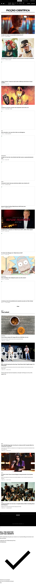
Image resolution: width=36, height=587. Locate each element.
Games (2, 181)
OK (0, 582)
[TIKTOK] (19, 518)
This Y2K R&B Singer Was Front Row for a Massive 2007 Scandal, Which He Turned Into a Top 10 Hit (17, 446)
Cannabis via (3, 335)
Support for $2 (2, 540)
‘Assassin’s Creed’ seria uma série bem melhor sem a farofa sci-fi (15, 183)
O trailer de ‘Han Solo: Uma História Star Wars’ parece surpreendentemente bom (17, 158)
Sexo (2, 105)
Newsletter (33, 3)
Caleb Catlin (9, 369)
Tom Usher (7, 279)
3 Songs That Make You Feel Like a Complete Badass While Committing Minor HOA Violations (18, 504)
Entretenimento (3, 155)
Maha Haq (8, 340)
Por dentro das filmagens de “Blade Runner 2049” (12, 252)
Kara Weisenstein (8, 133)
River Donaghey (8, 36)
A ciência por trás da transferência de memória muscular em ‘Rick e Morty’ (17, 301)
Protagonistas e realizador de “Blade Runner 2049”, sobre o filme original (17, 229)
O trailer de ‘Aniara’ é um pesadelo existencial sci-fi (12, 35)
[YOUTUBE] (20, 518)
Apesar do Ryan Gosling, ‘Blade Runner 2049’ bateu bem (13, 206)
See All (2, 310)
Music (2, 362)
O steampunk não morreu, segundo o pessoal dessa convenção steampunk (17, 58)
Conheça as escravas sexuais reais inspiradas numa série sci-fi (15, 107)
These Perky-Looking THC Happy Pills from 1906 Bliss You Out (14, 337)
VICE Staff (7, 159)
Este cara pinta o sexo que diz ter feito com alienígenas (13, 132)
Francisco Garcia (8, 59)
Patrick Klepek (8, 184)
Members (13, 4)
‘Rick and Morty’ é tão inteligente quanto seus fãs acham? (13, 277)
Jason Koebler (8, 302)
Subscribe (28, 3)
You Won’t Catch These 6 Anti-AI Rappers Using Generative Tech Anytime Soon (17, 475)
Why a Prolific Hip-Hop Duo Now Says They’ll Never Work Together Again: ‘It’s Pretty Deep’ (18, 365)
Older (18, 306)
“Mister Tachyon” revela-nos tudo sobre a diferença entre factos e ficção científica (16, 82)
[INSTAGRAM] (17, 518)
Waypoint (9, 4)
